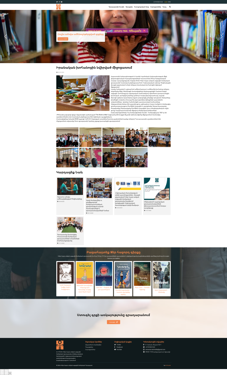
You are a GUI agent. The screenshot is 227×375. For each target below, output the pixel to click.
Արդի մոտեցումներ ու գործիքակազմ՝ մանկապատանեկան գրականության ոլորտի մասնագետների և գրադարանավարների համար (97, 205)
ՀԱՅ (165, 2)
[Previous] (2, 372)
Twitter (118, 345)
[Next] (6, 372)
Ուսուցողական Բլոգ (141, 7)
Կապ (164, 7)
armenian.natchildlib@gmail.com (155, 349)
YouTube (119, 349)
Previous (5, 36)
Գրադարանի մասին (116, 7)
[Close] (10, 373)
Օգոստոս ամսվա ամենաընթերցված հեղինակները (69, 198)
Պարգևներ (89, 347)
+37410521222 (158, 2)
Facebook (119, 347)
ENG (169, 2)
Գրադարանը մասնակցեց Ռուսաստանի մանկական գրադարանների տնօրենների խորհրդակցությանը (68, 238)
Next (221, 36)
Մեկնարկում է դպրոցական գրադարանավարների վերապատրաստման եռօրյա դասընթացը (155, 205)
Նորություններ (155, 7)
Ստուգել (112, 322)
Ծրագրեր (129, 7)
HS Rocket (168, 365)
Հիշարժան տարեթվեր (93, 345)
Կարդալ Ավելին (62, 40)
